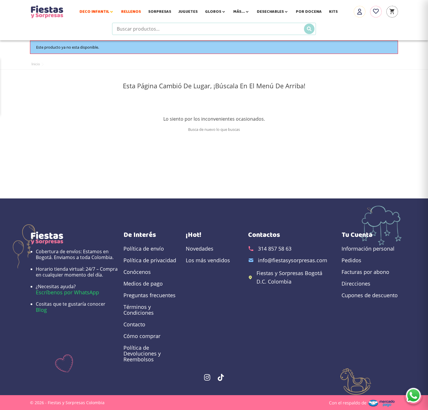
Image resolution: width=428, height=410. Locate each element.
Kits (333, 11)
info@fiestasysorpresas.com (292, 260)
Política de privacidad (149, 260)
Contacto (134, 324)
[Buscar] (309, 29)
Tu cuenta (357, 235)
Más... (241, 11)
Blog (41, 310)
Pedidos (351, 260)
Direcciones (356, 283)
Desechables (273, 11)
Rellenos (131, 11)
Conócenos (137, 272)
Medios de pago (143, 283)
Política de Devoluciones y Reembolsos (142, 353)
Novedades (199, 248)
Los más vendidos (208, 260)
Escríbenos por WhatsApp (67, 292)
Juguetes (188, 11)
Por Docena (309, 11)
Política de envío (143, 248)
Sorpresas (159, 11)
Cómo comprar (141, 336)
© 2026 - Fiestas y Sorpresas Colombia (67, 402)
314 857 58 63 (274, 248)
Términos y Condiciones (138, 310)
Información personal (368, 248)
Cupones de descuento (370, 295)
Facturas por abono (365, 272)
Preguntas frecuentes (149, 295)
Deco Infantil (96, 11)
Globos (215, 11)
